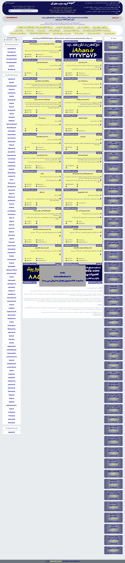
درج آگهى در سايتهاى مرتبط (100, 27)
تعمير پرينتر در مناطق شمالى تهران (62, 33)
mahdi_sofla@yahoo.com (84, 93)
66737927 (29, 91)
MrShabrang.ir (11, 350)
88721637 (29, 186)
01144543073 (70, 110)
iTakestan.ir (11, 280)
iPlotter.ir (11, 235)
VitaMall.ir (11, 416)
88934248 (69, 202)
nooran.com (40, 147)
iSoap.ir (11, 103)
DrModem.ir (11, 69)
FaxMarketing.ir (11, 59)
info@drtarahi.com (83, 242)
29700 (28, 147)
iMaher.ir (12, 339)
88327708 (29, 112)
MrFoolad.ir (11, 131)
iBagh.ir (11, 107)
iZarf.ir (11, 370)
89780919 (69, 75)
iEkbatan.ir (11, 422)
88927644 (29, 205)
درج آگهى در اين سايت (83, 27)
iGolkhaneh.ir (11, 155)
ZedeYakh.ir (11, 332)
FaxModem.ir (12, 52)
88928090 (69, 91)
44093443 (69, 128)
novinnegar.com (82, 202)
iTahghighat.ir (11, 297)
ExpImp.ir (11, 308)
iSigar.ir (11, 398)
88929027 (69, 93)
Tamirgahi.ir (11, 100)
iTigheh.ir (11, 89)
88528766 (69, 242)
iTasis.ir (11, 256)
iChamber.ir (11, 110)
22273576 (69, 240)
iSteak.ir (11, 204)
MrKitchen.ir (11, 315)
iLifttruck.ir (11, 183)
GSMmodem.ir (11, 48)
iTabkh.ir (11, 145)
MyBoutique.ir (11, 367)
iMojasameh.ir (11, 363)
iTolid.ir (11, 96)
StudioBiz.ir (11, 412)
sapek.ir (80, 221)
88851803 (69, 147)
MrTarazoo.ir (11, 186)
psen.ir (39, 91)
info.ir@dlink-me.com (84, 75)
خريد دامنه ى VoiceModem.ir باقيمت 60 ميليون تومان (96, 30)
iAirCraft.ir (11, 148)
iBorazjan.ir (11, 172)
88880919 (69, 73)
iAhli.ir (11, 277)
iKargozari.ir (11, 353)
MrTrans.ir (11, 287)
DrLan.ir (11, 232)
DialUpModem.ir (11, 55)
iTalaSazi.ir (11, 162)
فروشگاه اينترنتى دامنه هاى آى (18, 33)
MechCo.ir (11, 228)
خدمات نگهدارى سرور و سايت (71, 30)
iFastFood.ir (11, 391)
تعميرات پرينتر (19, 30)
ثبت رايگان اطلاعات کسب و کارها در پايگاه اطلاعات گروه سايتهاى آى (35, 27)
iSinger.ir (11, 395)
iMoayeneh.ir (11, 259)
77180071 (29, 221)
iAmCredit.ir (11, 152)
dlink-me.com (82, 73)
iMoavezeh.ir (11, 245)
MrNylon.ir (11, 419)
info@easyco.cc (41, 167)
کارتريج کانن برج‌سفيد (54, 30)
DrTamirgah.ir (11, 127)
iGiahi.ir (11, 82)
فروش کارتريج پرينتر (109, 33)
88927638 (29, 202)
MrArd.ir (11, 402)
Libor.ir (11, 238)
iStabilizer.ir (11, 166)
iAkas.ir (11, 409)
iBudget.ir (12, 291)
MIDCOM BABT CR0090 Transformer (39, 33)
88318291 (29, 165)
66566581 (69, 221)
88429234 (29, 56)
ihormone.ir (11, 249)
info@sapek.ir (82, 223)
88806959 (29, 73)
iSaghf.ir (11, 360)
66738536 (29, 93)
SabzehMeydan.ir (11, 270)
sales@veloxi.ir (82, 130)
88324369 (29, 110)
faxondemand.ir (11, 62)
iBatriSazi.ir (11, 200)
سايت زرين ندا (41, 30)
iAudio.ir (11, 207)
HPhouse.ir (11, 190)
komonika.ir (40, 54)
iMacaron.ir (11, 93)
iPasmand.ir (11, 266)
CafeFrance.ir (11, 284)
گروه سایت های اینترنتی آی (56, 561)
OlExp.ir (11, 304)
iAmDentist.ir (12, 318)
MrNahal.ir (11, 79)
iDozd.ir (11, 343)
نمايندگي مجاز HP (79, 33)
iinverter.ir (11, 388)
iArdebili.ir (11, 432)
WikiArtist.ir (11, 381)
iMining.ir (12, 120)
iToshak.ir (12, 242)
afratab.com (40, 184)
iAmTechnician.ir (11, 124)
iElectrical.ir (12, 138)
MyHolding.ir (11, 211)
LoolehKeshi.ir (11, 301)
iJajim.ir (11, 221)
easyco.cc (40, 165)
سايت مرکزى (30, 30)
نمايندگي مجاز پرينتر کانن (94, 33)
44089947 (69, 130)
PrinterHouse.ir (11, 405)
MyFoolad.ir (11, 159)
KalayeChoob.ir (11, 273)
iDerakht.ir (11, 197)
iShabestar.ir (11, 134)
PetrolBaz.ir (11, 252)
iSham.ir (11, 263)
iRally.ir (11, 218)
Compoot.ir (11, 176)
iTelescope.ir (11, 325)
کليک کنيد (99, 304)
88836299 (29, 167)
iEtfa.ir (11, 322)
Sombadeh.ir (11, 294)
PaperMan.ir (12, 346)
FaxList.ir (11, 66)
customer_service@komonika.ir (45, 56)
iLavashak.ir (11, 214)
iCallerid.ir (11, 377)
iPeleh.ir (11, 193)
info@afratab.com (42, 186)
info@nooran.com (42, 149)
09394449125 (70, 184)
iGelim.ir (11, 336)
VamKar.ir (11, 117)
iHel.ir (11, 179)
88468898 (29, 54)
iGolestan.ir (11, 141)
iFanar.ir (11, 169)
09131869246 (70, 165)
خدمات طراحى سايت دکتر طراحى (65, 27)
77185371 (29, 223)
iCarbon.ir (11, 374)
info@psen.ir (41, 93)
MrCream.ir (11, 384)
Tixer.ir (11, 113)
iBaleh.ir (11, 225)
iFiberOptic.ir (11, 329)
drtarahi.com (81, 240)
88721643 (29, 184)
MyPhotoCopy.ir (11, 356)
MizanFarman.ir (11, 86)
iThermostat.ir (11, 311)
